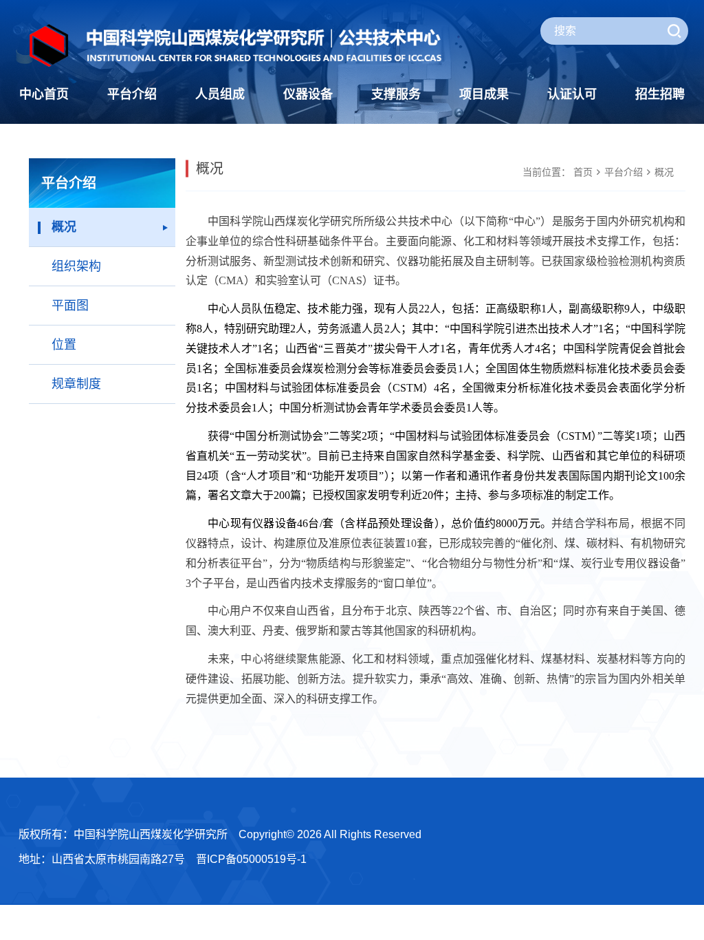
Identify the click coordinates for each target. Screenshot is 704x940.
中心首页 (44, 94)
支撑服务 (396, 94)
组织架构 (76, 266)
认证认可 (572, 94)
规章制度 (76, 384)
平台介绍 (132, 94)
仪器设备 (308, 94)
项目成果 (484, 94)
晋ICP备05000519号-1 (251, 859)
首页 (583, 172)
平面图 (70, 305)
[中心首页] (236, 45)
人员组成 (220, 94)
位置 (64, 345)
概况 (64, 227)
